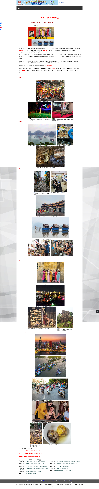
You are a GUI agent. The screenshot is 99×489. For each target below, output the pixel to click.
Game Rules (34, 482)
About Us (29, 482)
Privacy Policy (69, 482)
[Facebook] (1, 23)
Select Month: (34, 459)
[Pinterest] (1, 27)
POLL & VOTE (62, 7)
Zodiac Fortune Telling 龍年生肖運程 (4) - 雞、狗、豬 (64, 470)
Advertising (51, 482)
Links (74, 482)
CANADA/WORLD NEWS (39, 7)
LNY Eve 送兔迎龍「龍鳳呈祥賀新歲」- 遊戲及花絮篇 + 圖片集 (68, 461)
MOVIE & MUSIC (55, 7)
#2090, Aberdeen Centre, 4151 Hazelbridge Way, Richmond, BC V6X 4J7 (29, 484)
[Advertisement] (50, 12)
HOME (19, 7)
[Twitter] (1, 25)
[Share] (1, 29)
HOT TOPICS (48, 7)
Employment (57, 482)
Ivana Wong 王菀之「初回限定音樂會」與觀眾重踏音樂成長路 (37, 466)
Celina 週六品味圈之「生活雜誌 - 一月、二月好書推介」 (36, 461)
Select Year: (26, 459)
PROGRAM (24, 7)
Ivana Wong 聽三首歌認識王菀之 (64, 466)
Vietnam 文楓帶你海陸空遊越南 (62, 468)
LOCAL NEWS (30, 7)
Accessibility (63, 482)
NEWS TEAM (73, 7)
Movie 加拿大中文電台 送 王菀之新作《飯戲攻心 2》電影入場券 (68, 463)
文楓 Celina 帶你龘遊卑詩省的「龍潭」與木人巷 (34, 471)
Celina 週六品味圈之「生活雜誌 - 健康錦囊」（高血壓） (36, 463)
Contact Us (40, 482)
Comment (45, 482)
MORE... (20, 8)
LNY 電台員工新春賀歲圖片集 (31, 473)
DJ (67, 7)
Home (25, 482)
